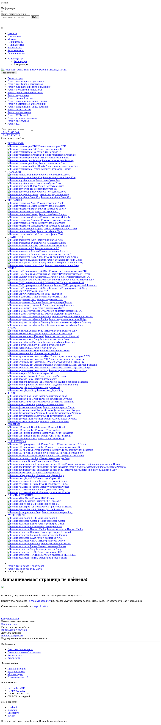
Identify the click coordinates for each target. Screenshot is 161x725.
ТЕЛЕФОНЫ (15, 200)
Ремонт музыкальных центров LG (65, 362)
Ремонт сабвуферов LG (48, 472)
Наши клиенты (16, 44)
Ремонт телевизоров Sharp (53, 163)
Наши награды (15, 42)
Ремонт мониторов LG (47, 503)
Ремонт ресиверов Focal (49, 526)
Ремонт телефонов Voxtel (51, 234)
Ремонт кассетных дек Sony (55, 458)
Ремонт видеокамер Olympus (57, 302)
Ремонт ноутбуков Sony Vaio (56, 197)
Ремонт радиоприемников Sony (61, 384)
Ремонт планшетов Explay (53, 245)
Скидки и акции (16, 53)
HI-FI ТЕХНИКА (17, 441)
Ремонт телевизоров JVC (51, 149)
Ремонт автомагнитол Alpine (57, 333)
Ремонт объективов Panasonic (58, 401)
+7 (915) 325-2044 (10, 132)
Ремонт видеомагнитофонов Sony (65, 325)
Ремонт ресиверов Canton (51, 520)
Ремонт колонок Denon (47, 461)
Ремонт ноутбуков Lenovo (52, 191)
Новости (12, 33)
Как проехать (15, 47)
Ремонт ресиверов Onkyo (51, 540)
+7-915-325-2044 (16, 688)
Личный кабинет (17, 668)
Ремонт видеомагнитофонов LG (62, 313)
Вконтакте (13, 712)
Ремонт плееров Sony (45, 379)
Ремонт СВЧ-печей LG (47, 430)
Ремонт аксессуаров (18, 120)
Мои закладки (15, 674)
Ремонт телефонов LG (46, 211)
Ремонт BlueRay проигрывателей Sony (73, 279)
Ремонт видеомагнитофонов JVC (64, 310)
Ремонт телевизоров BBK (52, 146)
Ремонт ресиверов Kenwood (56, 532)
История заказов (16, 671)
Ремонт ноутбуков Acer (48, 180)
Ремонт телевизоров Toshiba (56, 169)
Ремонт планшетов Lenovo (53, 251)
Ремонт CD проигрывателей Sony (65, 452)
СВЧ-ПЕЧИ (14, 424)
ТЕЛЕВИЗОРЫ (16, 143)
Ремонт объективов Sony (50, 404)
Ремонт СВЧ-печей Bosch (51, 427)
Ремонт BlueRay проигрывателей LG (70, 276)
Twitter (11, 715)
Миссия (12, 39)
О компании (14, 36)
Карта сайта (14, 658)
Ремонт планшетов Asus (50, 240)
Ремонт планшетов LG (47, 248)
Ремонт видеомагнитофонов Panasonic (72, 316)
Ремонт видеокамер (18, 95)
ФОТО (11, 393)
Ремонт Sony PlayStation (49, 293)
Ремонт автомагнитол (19, 109)
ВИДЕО (12, 268)
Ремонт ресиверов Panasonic (56, 543)
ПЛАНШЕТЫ (15, 237)
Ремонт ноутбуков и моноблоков (25, 89)
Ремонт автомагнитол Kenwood (62, 336)
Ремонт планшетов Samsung (56, 254)
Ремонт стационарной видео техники (28, 106)
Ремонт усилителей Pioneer (54, 486)
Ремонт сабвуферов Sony (50, 475)
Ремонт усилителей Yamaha (55, 492)
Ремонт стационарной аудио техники (27, 101)
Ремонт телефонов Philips (51, 222)
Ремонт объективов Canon (53, 396)
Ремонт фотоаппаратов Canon (59, 407)
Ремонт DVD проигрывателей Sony (68, 288)
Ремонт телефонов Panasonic (56, 220)
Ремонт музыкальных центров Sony (68, 370)
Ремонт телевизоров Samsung (58, 160)
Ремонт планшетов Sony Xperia (61, 257)
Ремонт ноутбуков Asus (48, 183)
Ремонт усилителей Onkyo (53, 484)
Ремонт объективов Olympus (56, 398)
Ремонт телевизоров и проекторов (26, 81)
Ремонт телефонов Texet (50, 231)
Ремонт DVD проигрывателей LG (65, 282)
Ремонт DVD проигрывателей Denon (71, 274)
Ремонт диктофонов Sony (51, 345)
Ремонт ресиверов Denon (51, 523)
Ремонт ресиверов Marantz (53, 535)
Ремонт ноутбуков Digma (50, 186)
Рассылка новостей (18, 677)
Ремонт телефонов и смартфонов (25, 84)
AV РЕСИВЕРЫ (16, 515)
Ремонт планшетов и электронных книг (29, 86)
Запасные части (16, 50)
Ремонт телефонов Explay (52, 208)
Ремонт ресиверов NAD (49, 537)
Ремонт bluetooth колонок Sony (60, 330)
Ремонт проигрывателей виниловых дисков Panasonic (97, 467)
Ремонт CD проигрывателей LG (62, 447)
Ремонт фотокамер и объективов (25, 92)
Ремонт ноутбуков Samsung (54, 194)
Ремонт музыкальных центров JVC (67, 359)
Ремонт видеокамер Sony (51, 308)
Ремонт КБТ (14, 123)
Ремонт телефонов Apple (50, 203)
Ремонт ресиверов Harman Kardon (65, 529)
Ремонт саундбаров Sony (50, 390)
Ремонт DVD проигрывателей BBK (68, 271)
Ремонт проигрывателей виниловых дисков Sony (90, 469)
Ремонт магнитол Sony (47, 353)
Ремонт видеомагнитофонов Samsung (71, 322)
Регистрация (20, 61)
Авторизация (21, 64)
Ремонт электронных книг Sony (62, 265)
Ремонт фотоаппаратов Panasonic (63, 413)
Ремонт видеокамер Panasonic (58, 305)
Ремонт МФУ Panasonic (48, 501)
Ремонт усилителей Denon (53, 481)
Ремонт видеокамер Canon (53, 296)
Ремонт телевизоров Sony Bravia (62, 166)
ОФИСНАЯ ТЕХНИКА (21, 495)
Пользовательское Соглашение (24, 652)
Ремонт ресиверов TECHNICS (59, 554)
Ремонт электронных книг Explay (65, 262)
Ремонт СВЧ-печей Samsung (56, 435)
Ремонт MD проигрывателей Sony (65, 455)
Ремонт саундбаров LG (47, 387)
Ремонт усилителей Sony (50, 489)
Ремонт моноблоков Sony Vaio (59, 177)
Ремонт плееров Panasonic (52, 376)
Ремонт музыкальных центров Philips (71, 367)
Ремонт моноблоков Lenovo (55, 174)
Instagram (12, 710)
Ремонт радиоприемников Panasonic (68, 381)
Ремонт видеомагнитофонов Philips (67, 319)
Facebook (12, 707)
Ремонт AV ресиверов (19, 112)
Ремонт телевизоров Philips (54, 157)
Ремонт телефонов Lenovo (53, 214)
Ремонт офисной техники (21, 98)
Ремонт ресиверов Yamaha (53, 557)
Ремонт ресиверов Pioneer (52, 546)
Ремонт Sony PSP (38, 291)
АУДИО (12, 327)
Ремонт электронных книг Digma (64, 259)
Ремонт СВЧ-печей (18, 115)
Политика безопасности (20, 649)
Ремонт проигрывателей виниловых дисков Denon (92, 464)
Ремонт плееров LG (42, 373)
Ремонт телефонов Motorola (55, 217)
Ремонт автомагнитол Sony (54, 339)
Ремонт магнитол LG (44, 347)
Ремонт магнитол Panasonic (54, 350)
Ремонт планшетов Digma (52, 242)
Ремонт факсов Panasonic (50, 509)
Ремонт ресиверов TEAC (51, 552)
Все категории (15, 78)
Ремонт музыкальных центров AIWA (70, 356)
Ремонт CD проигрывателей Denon (67, 444)
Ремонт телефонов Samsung (55, 225)
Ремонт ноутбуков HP (45, 188)
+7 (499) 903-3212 (10, 135)
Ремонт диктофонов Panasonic (59, 342)
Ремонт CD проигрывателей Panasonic (72, 449)
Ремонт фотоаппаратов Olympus (62, 410)
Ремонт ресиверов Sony (48, 549)
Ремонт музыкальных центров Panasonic (75, 364)
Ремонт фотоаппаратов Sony (56, 415)
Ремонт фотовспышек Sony (54, 421)
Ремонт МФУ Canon (43, 498)
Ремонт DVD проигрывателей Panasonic (75, 285)
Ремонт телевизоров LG (49, 152)
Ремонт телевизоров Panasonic (59, 154)
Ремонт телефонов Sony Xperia (60, 228)
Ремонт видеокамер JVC (50, 299)
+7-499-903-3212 (16, 690)
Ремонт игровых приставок (22, 118)
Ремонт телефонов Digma (51, 205)
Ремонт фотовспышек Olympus (60, 418)
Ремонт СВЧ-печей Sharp (51, 438)
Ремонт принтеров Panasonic (56, 506)
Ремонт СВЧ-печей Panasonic (57, 432)
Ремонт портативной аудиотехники (27, 103)
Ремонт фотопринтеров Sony (57, 512)
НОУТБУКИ (14, 171)
